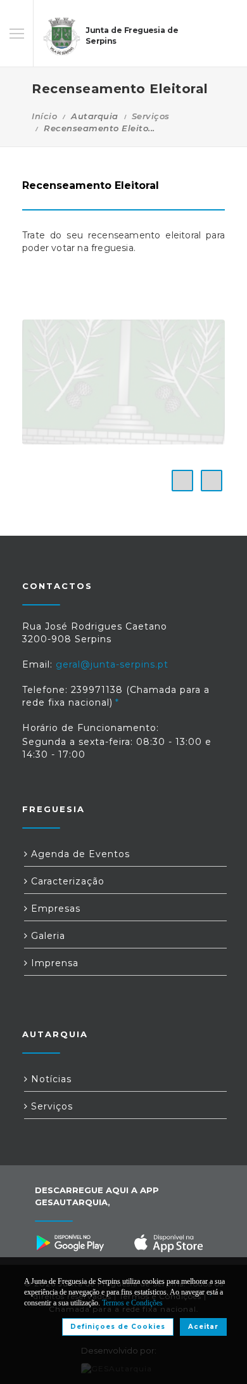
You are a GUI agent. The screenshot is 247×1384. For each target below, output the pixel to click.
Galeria (46, 935)
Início (44, 116)
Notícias (50, 1079)
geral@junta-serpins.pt (112, 664)
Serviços (151, 116)
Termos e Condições (132, 1302)
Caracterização (66, 881)
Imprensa (53, 963)
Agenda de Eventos (79, 854)
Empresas (54, 908)
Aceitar (203, 1327)
